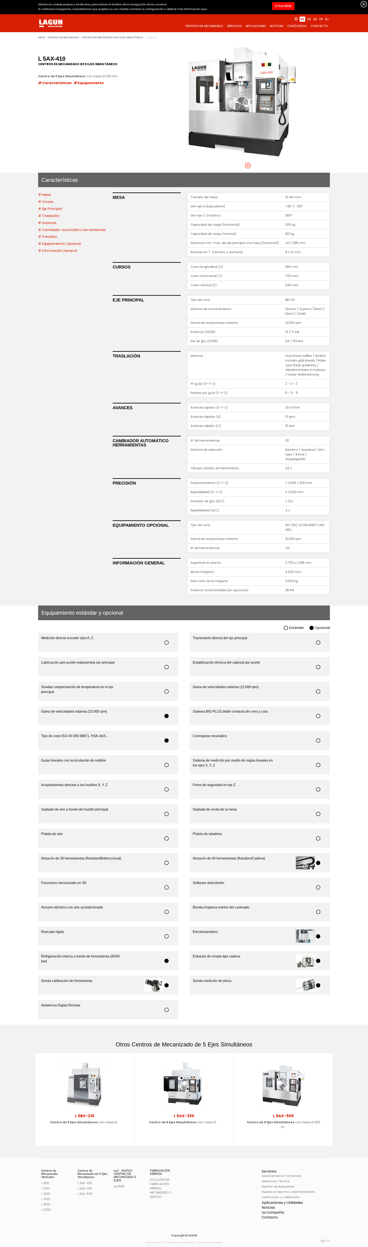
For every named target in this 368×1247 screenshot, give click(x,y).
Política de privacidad (180, 1242)
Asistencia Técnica (276, 1181)
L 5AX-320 (85, 1183)
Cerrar (364, 4)
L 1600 (45, 1204)
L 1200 (45, 1194)
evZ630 (119, 1186)
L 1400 (45, 1199)
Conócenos (297, 26)
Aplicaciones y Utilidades (282, 1202)
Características (57, 82)
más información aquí (192, 9)
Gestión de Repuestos (278, 1186)
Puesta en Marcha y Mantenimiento (288, 1192)
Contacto (319, 26)
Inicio (41, 37)
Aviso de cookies (210, 1242)
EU (327, 19)
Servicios (234, 26)
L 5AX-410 (85, 1188)
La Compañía (273, 1212)
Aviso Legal (153, 1242)
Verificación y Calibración (281, 1197)
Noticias (276, 26)
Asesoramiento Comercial (281, 1176)
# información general (57, 250)
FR (321, 19)
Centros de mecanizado (204, 26)
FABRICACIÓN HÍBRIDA (160, 1172)
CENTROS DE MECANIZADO (63, 37)
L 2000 (46, 1210)
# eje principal (50, 208)
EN (315, 19)
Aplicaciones (256, 26)
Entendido (283, 5)
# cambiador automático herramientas (72, 229)
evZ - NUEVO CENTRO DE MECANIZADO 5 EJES (125, 1175)
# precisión (47, 236)
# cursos (45, 201)
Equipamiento (91, 82)
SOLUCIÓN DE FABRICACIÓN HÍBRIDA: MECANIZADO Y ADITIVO (161, 1188)
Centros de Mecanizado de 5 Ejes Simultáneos (112, 37)
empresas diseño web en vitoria (325, 1241)
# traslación (48, 215)
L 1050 (45, 1188)
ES (302, 19)
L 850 (45, 1183)
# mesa (44, 194)
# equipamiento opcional (59, 243)
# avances (47, 222)
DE (309, 19)
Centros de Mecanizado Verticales (49, 1174)
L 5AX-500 (85, 1194)
